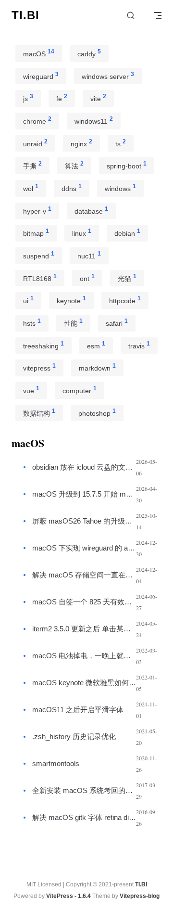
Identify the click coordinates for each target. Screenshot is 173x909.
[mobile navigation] (157, 15)
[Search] (130, 15)
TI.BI (141, 884)
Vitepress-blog (140, 896)
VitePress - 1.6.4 (68, 896)
